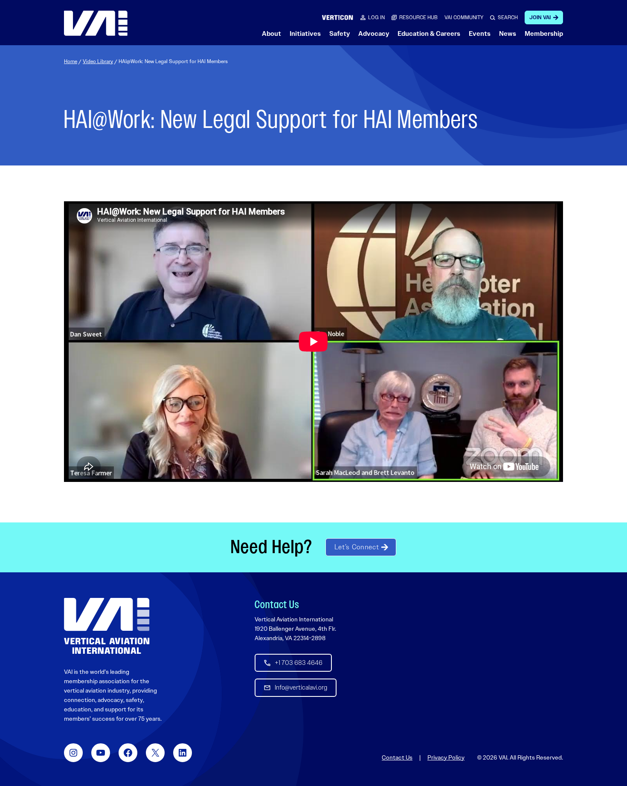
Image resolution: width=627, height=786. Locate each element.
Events (480, 33)
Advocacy (373, 33)
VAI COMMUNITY (463, 17)
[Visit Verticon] (338, 17)
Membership (544, 33)
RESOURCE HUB (418, 17)
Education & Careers (429, 33)
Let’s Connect (356, 546)
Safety (339, 33)
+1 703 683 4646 (298, 662)
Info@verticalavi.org (301, 687)
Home (70, 61)
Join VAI (540, 17)
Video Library (98, 61)
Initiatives (305, 33)
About (271, 33)
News (507, 33)
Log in (376, 17)
